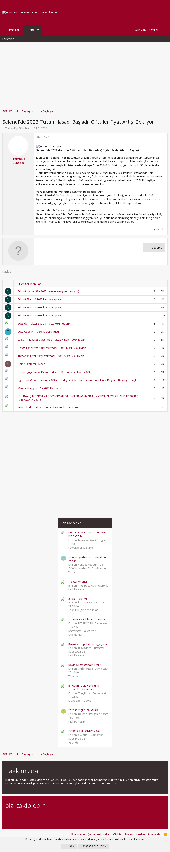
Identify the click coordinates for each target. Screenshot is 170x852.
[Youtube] (51, 816)
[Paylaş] (157, 137)
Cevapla (159, 229)
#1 (163, 137)
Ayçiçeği (73, 742)
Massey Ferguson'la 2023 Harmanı (39, 388)
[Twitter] (43, 816)
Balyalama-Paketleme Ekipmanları (82, 632)
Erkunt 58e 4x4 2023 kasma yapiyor (40, 299)
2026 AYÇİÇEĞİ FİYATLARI (83, 710)
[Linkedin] (21, 816)
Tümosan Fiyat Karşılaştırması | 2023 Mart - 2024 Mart (51, 356)
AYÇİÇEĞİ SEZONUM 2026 (84, 731)
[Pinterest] (29, 816)
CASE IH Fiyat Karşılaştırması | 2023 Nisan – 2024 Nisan (51, 340)
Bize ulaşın (78, 834)
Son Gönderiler (71, 523)
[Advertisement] (85, 74)
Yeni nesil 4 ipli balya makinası (87, 619)
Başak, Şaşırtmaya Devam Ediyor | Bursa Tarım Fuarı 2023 (54, 372)
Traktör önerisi (77, 581)
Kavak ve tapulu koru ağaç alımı (88, 644)
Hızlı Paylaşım (76, 589)
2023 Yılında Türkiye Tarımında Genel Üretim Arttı (48, 407)
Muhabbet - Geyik (79, 700)
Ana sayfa (154, 834)
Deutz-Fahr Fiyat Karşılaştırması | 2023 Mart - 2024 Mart (52, 348)
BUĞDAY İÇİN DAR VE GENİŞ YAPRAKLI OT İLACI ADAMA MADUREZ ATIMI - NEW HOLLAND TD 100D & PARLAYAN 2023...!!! (78, 398)
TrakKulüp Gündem (17, 128)
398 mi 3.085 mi (77, 599)
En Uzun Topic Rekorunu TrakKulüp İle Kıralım (83, 687)
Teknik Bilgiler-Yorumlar (83, 610)
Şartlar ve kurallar (99, 834)
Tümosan (74, 676)
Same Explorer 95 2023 (32, 364)
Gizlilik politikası (123, 834)
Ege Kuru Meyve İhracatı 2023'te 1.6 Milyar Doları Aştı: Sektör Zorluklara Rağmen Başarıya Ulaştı (77, 380)
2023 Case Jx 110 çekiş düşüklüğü (38, 331)
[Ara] (164, 30)
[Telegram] (36, 816)
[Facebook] (7, 816)
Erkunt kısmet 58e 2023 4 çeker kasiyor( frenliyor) (48, 291)
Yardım (140, 834)
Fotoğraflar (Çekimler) (81, 547)
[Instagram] (14, 816)
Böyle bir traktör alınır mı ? (84, 665)
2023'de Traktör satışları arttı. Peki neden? (44, 323)
